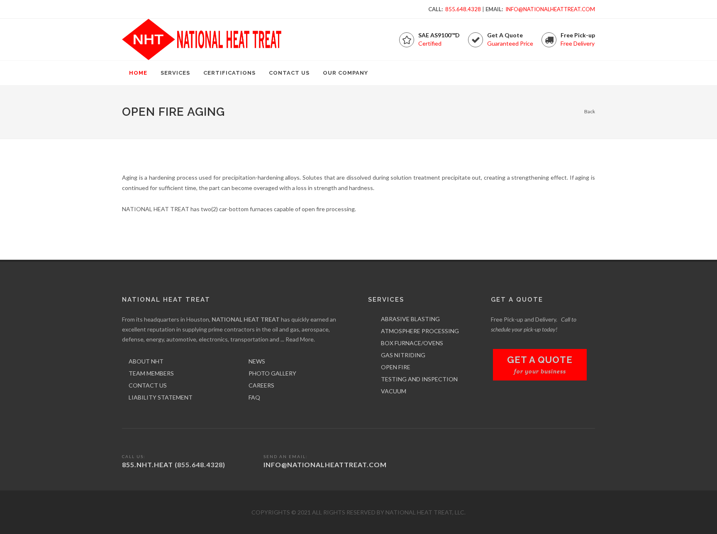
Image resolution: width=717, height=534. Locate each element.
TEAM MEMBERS (151, 373)
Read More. (300, 339)
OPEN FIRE (395, 367)
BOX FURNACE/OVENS (412, 342)
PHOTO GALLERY (272, 373)
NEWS (257, 361)
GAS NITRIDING (403, 354)
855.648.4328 (463, 9)
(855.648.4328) (200, 464)
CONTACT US (148, 385)
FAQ (254, 397)
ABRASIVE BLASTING (410, 318)
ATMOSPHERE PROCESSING (420, 330)
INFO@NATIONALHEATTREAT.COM (550, 9)
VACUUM (393, 391)
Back (589, 111)
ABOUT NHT (146, 361)
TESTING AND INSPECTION (419, 379)
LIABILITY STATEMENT (161, 397)
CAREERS (261, 385)
